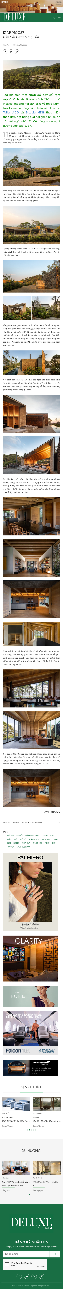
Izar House (34, 839)
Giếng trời (12, 839)
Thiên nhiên (50, 843)
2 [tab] (29, 1129)
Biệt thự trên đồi (15, 836)
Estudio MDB (35, 112)
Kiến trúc (46, 839)
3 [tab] (31, 1129)
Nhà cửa (26, 843)
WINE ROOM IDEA (27, 822)
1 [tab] (27, 1129)
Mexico (57, 839)
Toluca (10, 847)
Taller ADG (11, 112)
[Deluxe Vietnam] (14, 17)
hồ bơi (23, 839)
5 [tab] (35, 1129)
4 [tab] (33, 1129)
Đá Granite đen (32, 836)
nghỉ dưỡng (13, 843)
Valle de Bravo (23, 847)
